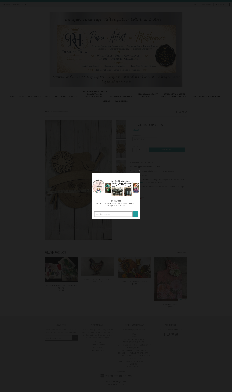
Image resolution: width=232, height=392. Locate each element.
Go (136, 214)
